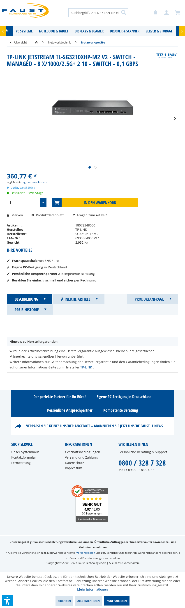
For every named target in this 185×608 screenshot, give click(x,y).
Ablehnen (64, 601)
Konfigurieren (117, 601)
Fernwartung (21, 463)
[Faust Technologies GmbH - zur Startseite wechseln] (25, 12)
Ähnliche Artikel (75, 299)
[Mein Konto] (166, 12)
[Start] (36, 42)
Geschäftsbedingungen (82, 452)
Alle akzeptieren (88, 601)
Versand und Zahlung (81, 457)
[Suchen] (123, 12)
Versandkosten (85, 553)
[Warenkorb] (177, 12)
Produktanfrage (149, 299)
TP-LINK (86, 367)
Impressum (73, 468)
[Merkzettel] (155, 12)
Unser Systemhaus (25, 452)
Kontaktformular (23, 457)
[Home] (6, 31)
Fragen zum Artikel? (91, 215)
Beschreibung (26, 299)
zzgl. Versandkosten (33, 182)
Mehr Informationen (92, 589)
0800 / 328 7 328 (142, 463)
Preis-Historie (27, 309)
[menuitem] (98, 12)
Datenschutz (74, 463)
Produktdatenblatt (50, 215)
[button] (7, 600)
